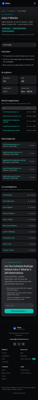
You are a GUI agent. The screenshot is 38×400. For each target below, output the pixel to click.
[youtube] (23, 344)
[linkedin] (14, 344)
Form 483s (5, 362)
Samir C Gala (7, 244)
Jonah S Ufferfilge (9, 232)
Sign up (4, 379)
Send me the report (18, 311)
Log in (4, 376)
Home (3, 11)
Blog (21, 353)
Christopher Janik (9, 238)
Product (4, 353)
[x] (19, 344)
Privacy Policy (24, 370)
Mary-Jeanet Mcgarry (10, 225)
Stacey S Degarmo (9, 213)
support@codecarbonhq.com (19, 339)
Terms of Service (25, 373)
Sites (3, 359)
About (3, 370)
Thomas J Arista (8, 250)
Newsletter (23, 356)
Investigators (11, 11)
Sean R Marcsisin (8, 201)
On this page (7, 45)
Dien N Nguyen (8, 207)
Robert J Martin (8, 219)
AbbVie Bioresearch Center (11, 130)
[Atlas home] (6, 3)
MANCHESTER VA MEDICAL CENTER (14, 160)
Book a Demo (6, 373)
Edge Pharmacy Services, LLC (12, 116)
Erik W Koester (7, 195)
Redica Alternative (27, 359)
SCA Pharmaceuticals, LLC (11, 112)
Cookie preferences (19, 393)
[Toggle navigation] (35, 3)
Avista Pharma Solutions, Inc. (11, 126)
